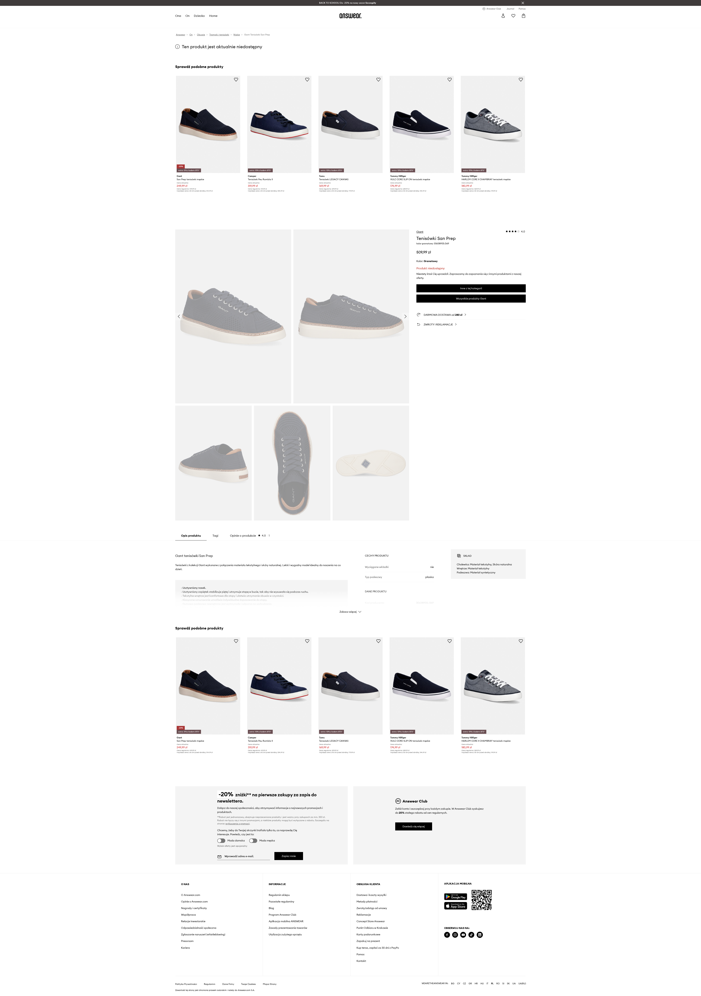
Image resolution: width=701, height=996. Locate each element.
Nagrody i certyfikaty (194, 908)
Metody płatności (367, 901)
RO (498, 983)
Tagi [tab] (215, 535)
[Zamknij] (523, 3)
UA (514, 983)
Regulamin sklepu (279, 895)
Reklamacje (364, 914)
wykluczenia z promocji (237, 823)
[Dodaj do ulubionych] (236, 79)
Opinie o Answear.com (194, 901)
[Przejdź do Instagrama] (455, 935)
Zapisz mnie (289, 856)
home (213, 16)
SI (503, 983)
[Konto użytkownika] (503, 16)
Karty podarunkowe (368, 934)
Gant (419, 232)
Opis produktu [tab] (191, 535)
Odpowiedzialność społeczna (198, 927)
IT (487, 983)
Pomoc (361, 954)
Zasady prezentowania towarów (288, 927)
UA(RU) (522, 983)
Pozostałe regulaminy (281, 901)
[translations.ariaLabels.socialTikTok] (471, 935)
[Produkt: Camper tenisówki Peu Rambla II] (279, 124)
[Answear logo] (350, 16)
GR (470, 983)
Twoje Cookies (248, 984)
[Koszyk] (523, 16)
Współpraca (188, 914)
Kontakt (361, 961)
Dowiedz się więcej (414, 826)
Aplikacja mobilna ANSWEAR (286, 921)
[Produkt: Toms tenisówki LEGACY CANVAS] (350, 124)
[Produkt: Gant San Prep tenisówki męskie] (208, 124)
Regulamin (209, 984)
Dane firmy (228, 984)
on (187, 16)
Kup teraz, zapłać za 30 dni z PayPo (378, 947)
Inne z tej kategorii (471, 288)
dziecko (199, 16)
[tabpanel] (350, 577)
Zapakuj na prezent (368, 941)
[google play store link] (455, 896)
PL (492, 983)
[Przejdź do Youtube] (463, 935)
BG (452, 983)
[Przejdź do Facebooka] (447, 935)
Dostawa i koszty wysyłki (371, 895)
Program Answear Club (282, 914)
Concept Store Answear (371, 921)
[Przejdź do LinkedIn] (480, 935)
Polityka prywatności (186, 984)
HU (482, 983)
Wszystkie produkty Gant (471, 298)
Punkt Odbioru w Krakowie (372, 927)
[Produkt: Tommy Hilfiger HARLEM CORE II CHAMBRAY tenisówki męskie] (493, 124)
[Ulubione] (513, 16)
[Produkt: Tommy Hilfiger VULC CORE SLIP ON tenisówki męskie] (422, 124)
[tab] (249, 535)
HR (476, 983)
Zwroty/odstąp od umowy (372, 908)
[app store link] (455, 905)
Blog (271, 908)
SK (508, 983)
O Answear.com (190, 895)
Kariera (185, 947)
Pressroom (187, 941)
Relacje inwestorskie (193, 921)
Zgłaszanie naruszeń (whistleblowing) (203, 934)
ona (178, 16)
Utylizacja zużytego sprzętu (285, 934)
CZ (464, 983)
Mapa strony (270, 984)
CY (458, 983)
